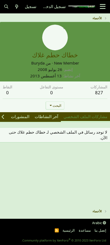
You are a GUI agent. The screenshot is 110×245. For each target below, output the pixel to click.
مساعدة (85, 230)
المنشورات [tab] (20, 116)
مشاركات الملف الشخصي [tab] (85, 116)
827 (99, 92)
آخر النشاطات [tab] (46, 116)
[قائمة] (102, 6)
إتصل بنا (100, 230)
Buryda (38, 63)
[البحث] (6, 7)
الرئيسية (68, 230)
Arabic (97, 222)
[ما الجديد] (16, 7)
